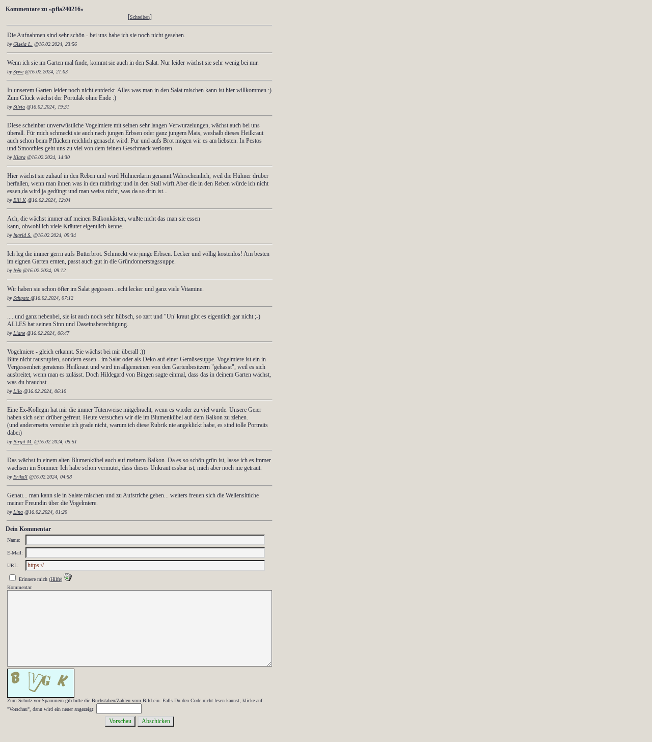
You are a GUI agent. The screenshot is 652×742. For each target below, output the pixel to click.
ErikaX (20, 477)
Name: (13, 540)
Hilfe (55, 579)
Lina (18, 512)
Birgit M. (23, 441)
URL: (13, 565)
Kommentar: (20, 587)
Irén (17, 270)
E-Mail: (15, 552)
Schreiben (140, 17)
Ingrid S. (22, 235)
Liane (19, 333)
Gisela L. (23, 44)
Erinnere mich (33, 579)
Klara (19, 157)
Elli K (19, 200)
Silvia (19, 107)
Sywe (18, 71)
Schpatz (22, 298)
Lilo (17, 391)
